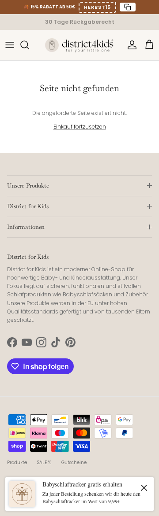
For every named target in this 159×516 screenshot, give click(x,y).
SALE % (44, 462)
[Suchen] (29, 45)
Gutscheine (74, 462)
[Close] (144, 487)
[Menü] (9, 45)
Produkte (17, 462)
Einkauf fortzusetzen (79, 126)
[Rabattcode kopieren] (128, 7)
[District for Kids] (79, 44)
